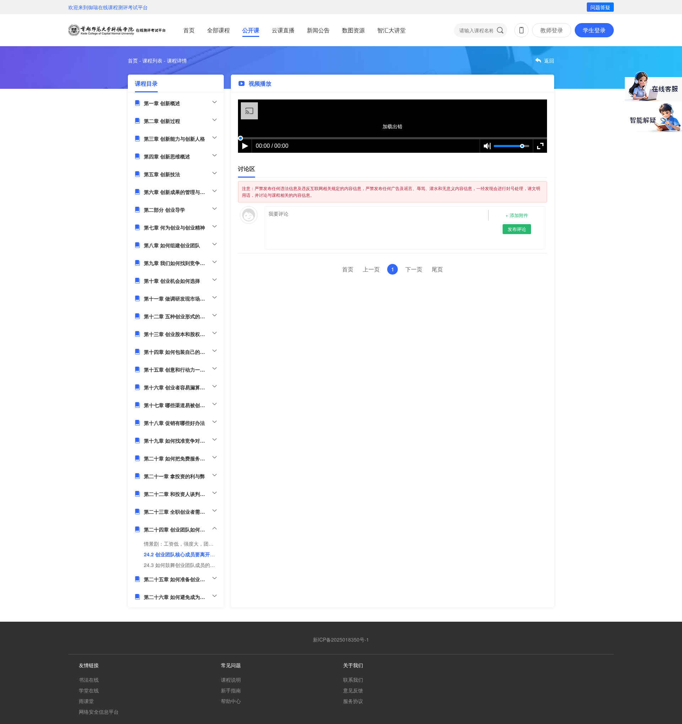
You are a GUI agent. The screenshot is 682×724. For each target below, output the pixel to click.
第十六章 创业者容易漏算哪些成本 (180, 387)
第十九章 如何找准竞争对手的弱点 (180, 440)
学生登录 (594, 30)
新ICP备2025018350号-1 (341, 639)
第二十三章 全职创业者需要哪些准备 (180, 511)
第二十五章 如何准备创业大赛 (177, 579)
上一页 (371, 269)
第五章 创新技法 (162, 174)
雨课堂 (86, 700)
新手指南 (231, 690)
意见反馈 (353, 690)
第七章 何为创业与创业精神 (174, 227)
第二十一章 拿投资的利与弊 (174, 476)
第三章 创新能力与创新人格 (174, 138)
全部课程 (218, 30)
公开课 (250, 30)
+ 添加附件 (516, 215)
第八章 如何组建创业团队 (172, 245)
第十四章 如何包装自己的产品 (177, 351)
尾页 (437, 269)
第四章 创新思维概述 (167, 156)
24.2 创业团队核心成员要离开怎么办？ (187, 554)
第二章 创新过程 (162, 120)
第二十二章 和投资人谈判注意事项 (180, 493)
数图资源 (353, 30)
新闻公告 (318, 30)
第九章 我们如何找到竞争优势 (177, 262)
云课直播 (283, 30)
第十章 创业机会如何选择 (172, 280)
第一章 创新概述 (162, 103)
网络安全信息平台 (99, 711)
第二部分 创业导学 (164, 209)
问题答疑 (600, 7)
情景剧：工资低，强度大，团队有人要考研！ (193, 543)
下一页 (413, 269)
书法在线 (89, 679)
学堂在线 (89, 690)
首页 (189, 30)
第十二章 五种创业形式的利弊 (177, 316)
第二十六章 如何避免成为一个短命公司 (180, 596)
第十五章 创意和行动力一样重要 (179, 369)
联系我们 (353, 679)
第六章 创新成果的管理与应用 (177, 191)
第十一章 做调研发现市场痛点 (177, 298)
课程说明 (231, 679)
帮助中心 (231, 700)
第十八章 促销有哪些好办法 (174, 422)
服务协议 (353, 700)
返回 (549, 60)
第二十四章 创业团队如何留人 (177, 529)
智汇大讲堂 (391, 30)
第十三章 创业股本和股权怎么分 (179, 333)
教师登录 (551, 30)
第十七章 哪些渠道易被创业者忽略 (180, 405)
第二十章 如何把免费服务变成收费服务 (180, 458)
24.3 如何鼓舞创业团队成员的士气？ (184, 564)
